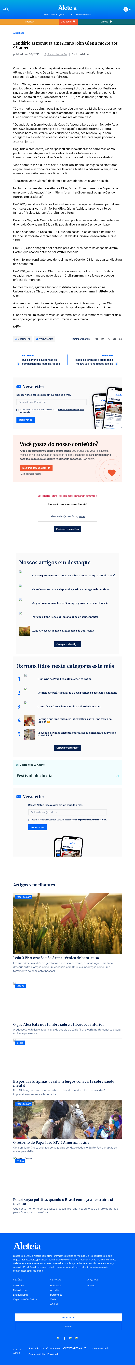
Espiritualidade (20, 1294)
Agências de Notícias (55, 54)
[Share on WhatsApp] (120, 339)
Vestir (53, 1299)
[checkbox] (17, 410)
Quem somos (53, 1348)
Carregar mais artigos (67, 644)
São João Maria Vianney (81, 14)
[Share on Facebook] (96, 339)
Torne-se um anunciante (96, 1348)
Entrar (68, 1326)
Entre (82, 516)
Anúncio (54, 1303)
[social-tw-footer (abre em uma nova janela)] (70, 1338)
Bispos (19, 1042)
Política (20, 1161)
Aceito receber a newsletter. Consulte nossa (52, 411)
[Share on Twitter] (108, 339)
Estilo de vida (20, 1290)
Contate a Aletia (36, 1354)
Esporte (20, 985)
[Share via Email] (114, 339)
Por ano (91, 1285)
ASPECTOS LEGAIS (72, 1348)
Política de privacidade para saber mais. (88, 819)
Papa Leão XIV (23, 896)
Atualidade (18, 32)
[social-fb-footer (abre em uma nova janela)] (64, 1338)
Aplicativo (55, 1290)
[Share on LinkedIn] (102, 339)
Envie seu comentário (67, 529)
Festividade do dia (34, 775)
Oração (104, 21)
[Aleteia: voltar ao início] (67, 7)
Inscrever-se (25, 419)
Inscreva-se (56, 1294)
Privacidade (53, 1354)
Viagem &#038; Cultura (25, 1299)
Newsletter (56, 1285)
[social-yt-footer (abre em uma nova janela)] (58, 1338)
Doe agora (66, 21)
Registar (29, 21)
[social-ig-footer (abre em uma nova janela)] (76, 1338)
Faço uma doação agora (34, 467)
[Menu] (22, 9)
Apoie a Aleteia (36, 1348)
